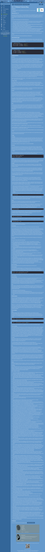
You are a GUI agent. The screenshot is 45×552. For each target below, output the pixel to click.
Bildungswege (4, 15)
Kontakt (3, 24)
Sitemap (4, 29)
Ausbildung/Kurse (4, 14)
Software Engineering (4, 9)
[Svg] (41, 2)
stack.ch (14, 10)
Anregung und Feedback (31, 522)
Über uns (3, 27)
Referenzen (3, 22)
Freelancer (3, 12)
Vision (3, 7)
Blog (3, 19)
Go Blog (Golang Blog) (18, 4)
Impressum (22, 540)
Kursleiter (3, 17)
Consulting (3, 10)
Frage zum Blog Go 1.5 (26, 4)
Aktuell (3, 5)
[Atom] (43, 2)
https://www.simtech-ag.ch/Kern (28, 549)
